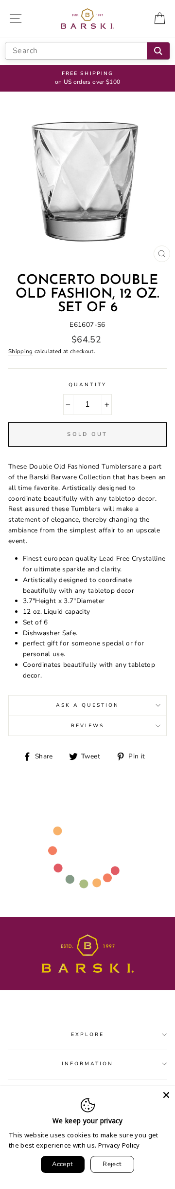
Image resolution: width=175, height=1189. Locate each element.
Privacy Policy (119, 1145)
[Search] (158, 50)
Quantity (87, 384)
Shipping (20, 351)
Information (88, 1063)
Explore (87, 1034)
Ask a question (88, 705)
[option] (87, 78)
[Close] (166, 1095)
